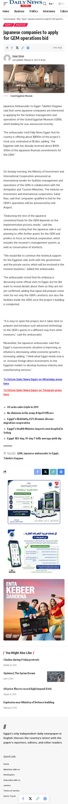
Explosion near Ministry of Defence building (28, 702)
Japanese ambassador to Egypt (41, 453)
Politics (21, 25)
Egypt (8, 25)
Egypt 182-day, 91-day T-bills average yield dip (34, 438)
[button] (6, 3)
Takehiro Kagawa (13, 458)
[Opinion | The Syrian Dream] (56, 676)
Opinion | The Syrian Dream (19, 673)
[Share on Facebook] (11, 48)
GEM (19, 453)
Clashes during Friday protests (21, 659)
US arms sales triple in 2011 (22, 406)
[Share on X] (17, 48)
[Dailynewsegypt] (25, 3)
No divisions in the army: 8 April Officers (30, 412)
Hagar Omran (18, 56)
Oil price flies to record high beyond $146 (27, 688)
